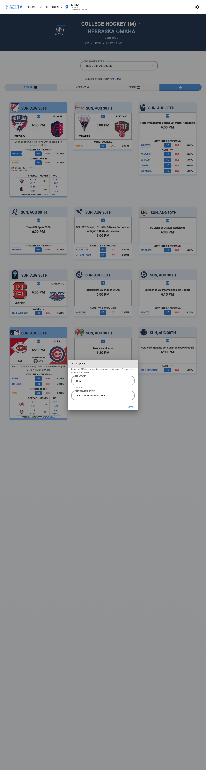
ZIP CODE (80, 376)
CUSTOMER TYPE (85, 391)
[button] (103, 387)
